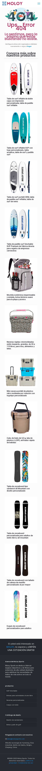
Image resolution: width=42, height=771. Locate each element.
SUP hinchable (12, 691)
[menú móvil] (39, 4)
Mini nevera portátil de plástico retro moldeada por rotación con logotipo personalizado (21, 393)
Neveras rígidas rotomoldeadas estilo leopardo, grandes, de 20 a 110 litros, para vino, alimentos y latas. (21, 345)
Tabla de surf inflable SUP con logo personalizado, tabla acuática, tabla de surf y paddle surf (20, 151)
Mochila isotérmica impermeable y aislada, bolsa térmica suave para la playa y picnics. (21, 297)
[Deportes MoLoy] (12, 3)
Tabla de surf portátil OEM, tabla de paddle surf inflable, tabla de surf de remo (20, 199)
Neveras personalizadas (15, 700)
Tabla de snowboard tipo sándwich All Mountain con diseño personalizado (18, 488)
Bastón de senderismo (15, 720)
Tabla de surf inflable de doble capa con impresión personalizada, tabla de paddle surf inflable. (20, 102)
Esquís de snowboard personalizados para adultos (19, 627)
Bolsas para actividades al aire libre (20, 695)
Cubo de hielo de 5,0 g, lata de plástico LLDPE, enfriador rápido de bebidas (21, 440)
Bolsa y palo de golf (14, 725)
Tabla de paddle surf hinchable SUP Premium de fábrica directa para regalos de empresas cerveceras (20, 247)
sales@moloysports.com (15, 739)
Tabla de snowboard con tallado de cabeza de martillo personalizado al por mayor (20, 582)
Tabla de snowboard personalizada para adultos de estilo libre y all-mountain (20, 535)
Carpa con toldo (12, 705)
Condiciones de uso (25, 763)
